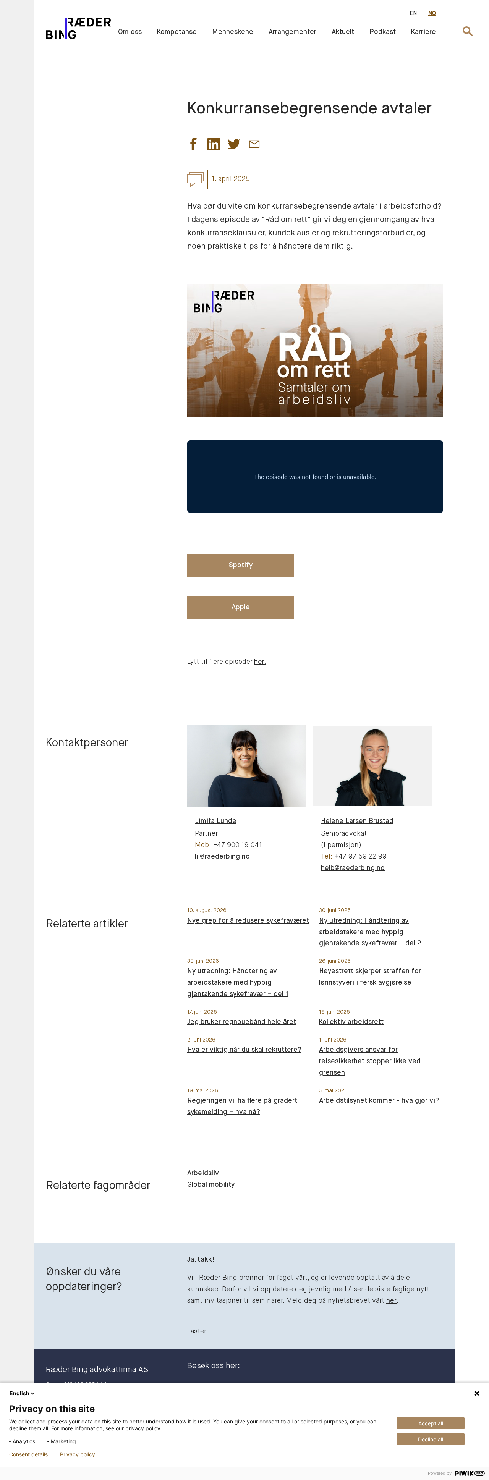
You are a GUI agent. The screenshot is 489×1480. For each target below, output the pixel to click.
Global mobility (211, 1184)
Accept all (430, 1423)
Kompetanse (177, 32)
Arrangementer (292, 32)
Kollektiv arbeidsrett (351, 1022)
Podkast (382, 32)
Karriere (423, 32)
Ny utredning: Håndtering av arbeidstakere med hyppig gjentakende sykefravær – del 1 (237, 983)
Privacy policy (77, 1454)
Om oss (130, 32)
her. (260, 661)
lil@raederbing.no (222, 856)
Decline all (430, 1439)
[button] (193, 146)
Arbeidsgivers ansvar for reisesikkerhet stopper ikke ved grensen (370, 1061)
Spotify (241, 565)
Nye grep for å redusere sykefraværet (248, 920)
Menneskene (232, 32)
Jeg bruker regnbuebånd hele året (241, 1022)
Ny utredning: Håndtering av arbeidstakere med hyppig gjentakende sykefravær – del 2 (370, 932)
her (391, 1300)
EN (413, 13)
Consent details (28, 1454)
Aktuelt (343, 32)
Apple (241, 607)
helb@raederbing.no (353, 868)
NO (432, 13)
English (19, 1393)
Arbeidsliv (203, 1173)
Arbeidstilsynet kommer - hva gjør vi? (379, 1100)
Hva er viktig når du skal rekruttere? (244, 1050)
